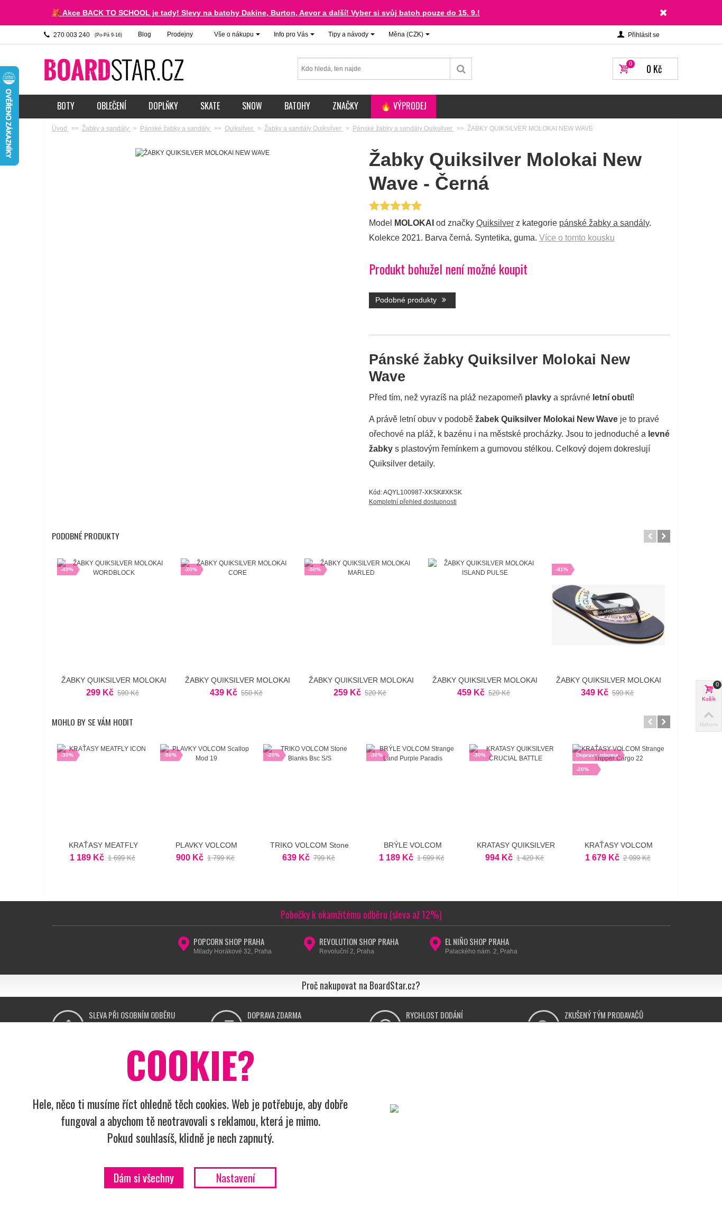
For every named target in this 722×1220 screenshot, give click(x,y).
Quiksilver (495, 222)
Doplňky (163, 105)
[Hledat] (461, 69)
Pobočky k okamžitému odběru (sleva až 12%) (361, 914)
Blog (144, 34)
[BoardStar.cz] (115, 69)
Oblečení (111, 105)
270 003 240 (87, 35)
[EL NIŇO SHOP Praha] (435, 947)
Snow (252, 105)
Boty (66, 105)
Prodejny (180, 34)
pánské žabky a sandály (604, 222)
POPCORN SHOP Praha (228, 941)
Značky (345, 105)
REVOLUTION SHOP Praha (359, 941)
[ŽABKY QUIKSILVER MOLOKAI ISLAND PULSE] (484, 615)
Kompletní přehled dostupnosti (413, 502)
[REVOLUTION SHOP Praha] (309, 947)
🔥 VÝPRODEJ (404, 105)
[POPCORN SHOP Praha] (183, 947)
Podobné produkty (407, 300)
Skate (210, 105)
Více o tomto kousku (577, 237)
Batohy (297, 105)
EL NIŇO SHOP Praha (477, 941)
